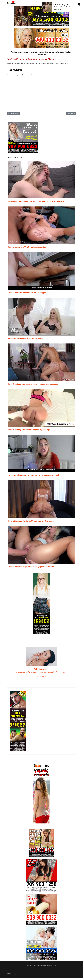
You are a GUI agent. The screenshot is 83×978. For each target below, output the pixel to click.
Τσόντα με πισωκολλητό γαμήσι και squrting (27, 247)
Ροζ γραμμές (41, 676)
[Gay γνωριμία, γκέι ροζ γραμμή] (41, 721)
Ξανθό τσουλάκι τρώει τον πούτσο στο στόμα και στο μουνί (33, 475)
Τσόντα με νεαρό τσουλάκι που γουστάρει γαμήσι (29, 430)
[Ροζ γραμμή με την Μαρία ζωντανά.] (41, 843)
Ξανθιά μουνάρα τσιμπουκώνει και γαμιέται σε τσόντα (31, 567)
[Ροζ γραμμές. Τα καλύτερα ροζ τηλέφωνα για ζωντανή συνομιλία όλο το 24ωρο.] (41, 656)
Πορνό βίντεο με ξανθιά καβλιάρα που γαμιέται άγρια (31, 521)
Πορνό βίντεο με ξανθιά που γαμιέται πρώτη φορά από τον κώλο (36, 201)
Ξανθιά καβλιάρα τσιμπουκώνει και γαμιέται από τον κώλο (33, 384)
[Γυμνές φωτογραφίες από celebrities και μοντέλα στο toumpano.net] (41, 793)
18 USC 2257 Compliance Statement (39, 965)
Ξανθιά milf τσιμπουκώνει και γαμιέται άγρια (27, 293)
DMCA (54, 965)
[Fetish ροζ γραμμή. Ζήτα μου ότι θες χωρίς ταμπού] (41, 876)
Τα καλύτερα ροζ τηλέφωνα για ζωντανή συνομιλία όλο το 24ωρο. (41, 672)
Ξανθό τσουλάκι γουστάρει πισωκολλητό (25, 339)
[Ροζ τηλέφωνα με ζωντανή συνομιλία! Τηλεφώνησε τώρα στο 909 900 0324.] (41, 943)
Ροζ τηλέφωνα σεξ (41, 669)
